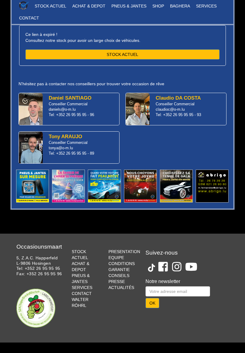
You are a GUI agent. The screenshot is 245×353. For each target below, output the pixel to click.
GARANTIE (119, 269)
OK (152, 303)
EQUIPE (116, 257)
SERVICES (206, 6)
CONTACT (29, 18)
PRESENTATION (124, 251)
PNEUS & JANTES (128, 6)
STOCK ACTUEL (50, 6)
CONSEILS (118, 275)
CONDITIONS (121, 263)
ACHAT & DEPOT (88, 6)
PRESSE (116, 281)
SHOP (158, 6)
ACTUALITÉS (121, 287)
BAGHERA (180, 6)
